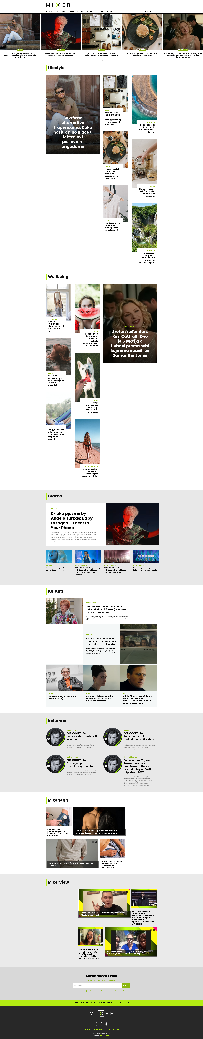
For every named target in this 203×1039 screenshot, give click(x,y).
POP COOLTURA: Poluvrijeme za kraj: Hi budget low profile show (139, 736)
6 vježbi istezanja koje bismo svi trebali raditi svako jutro (56, 326)
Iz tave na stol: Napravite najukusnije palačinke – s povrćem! (142, 54)
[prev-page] (100, 61)
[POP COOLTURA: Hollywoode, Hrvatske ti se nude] (55, 737)
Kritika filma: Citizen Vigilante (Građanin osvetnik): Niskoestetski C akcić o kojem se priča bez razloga (137, 699)
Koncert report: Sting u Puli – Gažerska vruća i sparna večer (145, 569)
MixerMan (58, 800)
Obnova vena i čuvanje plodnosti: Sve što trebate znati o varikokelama (111, 864)
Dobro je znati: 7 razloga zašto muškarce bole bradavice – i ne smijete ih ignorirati (96, 831)
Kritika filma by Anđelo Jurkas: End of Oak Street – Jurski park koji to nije (101, 641)
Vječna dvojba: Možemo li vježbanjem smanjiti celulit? (90, 473)
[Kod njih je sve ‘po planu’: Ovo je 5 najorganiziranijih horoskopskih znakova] (101, 32)
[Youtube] (150, 12)
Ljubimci (95, 400)
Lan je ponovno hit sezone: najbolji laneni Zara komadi (112, 227)
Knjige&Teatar (91, 602)
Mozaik (101, 49)
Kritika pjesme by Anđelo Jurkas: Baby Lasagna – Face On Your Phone (60, 54)
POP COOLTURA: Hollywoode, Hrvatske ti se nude (82, 736)
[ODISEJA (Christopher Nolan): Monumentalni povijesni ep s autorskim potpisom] (101, 678)
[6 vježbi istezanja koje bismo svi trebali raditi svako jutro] (58, 302)
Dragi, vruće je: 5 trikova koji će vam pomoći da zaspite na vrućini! (56, 434)
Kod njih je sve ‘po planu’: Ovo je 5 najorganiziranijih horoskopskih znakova (101, 54)
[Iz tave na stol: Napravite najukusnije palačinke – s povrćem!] (142, 32)
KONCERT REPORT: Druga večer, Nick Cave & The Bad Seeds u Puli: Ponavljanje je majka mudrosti (87, 571)
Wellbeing (58, 276)
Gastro (142, 49)
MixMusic (60, 49)
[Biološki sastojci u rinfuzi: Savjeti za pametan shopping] (144, 163)
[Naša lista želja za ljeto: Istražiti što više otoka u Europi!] (144, 99)
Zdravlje (51, 427)
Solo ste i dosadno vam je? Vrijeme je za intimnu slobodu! (56, 380)
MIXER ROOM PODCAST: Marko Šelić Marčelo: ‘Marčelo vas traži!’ (102, 913)
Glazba (55, 496)
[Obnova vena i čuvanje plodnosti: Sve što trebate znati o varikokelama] (112, 848)
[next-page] (102, 61)
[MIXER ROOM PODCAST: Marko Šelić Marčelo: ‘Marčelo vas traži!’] (104, 903)
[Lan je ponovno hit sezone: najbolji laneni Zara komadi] (115, 203)
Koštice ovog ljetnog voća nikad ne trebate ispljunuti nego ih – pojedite (90, 339)
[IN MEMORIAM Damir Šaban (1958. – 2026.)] (64, 678)
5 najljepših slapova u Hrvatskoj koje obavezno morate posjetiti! (147, 258)
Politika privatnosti (113, 1029)
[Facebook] (145, 12)
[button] (155, 11)
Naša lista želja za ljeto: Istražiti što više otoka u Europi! (147, 128)
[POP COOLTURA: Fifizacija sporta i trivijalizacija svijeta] (55, 764)
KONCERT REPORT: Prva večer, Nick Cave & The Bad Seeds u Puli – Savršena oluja (116, 570)
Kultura (55, 591)
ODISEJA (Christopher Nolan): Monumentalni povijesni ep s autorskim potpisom (100, 698)
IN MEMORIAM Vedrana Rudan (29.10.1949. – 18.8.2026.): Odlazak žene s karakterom (106, 609)
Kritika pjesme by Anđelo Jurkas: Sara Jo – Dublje (56, 569)
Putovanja (151, 122)
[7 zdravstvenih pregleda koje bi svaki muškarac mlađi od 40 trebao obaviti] (59, 816)
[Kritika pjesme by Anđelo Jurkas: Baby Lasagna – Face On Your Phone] (61, 32)
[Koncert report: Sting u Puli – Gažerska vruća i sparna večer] (146, 556)
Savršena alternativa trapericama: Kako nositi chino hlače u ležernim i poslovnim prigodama (19, 55)
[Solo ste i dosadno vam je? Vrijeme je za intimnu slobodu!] (58, 356)
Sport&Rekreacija (54, 319)
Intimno (50, 373)
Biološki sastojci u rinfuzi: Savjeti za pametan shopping (147, 192)
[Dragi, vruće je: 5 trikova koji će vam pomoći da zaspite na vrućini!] (58, 410)
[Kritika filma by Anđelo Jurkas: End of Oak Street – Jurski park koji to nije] (138, 644)
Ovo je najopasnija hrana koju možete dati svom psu (92, 407)
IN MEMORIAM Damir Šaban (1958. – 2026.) (62, 697)
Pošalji (125, 985)
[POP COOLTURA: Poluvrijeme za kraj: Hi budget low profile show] (112, 737)
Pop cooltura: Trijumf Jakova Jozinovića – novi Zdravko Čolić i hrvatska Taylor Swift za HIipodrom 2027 (139, 766)
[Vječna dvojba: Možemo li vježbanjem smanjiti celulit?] (87, 443)
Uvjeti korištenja (99, 1029)
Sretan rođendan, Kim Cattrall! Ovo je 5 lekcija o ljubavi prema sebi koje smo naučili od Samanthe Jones (183, 55)
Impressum (87, 1029)
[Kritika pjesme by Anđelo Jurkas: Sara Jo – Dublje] (59, 556)
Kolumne (57, 720)
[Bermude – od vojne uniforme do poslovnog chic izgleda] (72, 853)
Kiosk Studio (104, 1035)
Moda (20, 49)
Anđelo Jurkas (72, 730)
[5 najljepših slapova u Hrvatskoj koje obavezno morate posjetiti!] (144, 227)
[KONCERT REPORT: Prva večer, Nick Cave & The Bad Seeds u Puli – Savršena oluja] (117, 556)
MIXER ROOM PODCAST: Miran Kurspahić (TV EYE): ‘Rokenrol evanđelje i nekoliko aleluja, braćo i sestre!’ (88, 954)
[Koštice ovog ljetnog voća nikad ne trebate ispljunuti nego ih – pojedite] (87, 308)
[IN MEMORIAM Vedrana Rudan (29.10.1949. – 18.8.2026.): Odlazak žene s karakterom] (64, 611)
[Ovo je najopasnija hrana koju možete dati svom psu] (87, 377)
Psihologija (182, 49)
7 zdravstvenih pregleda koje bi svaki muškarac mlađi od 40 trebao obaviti (57, 832)
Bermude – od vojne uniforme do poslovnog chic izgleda (71, 864)
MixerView (58, 882)
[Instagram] (148, 12)
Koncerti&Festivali (81, 565)
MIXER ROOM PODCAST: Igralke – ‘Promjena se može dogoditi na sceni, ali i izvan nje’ (128, 952)
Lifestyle (56, 68)
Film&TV (89, 634)
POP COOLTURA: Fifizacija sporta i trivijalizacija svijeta (80, 763)
